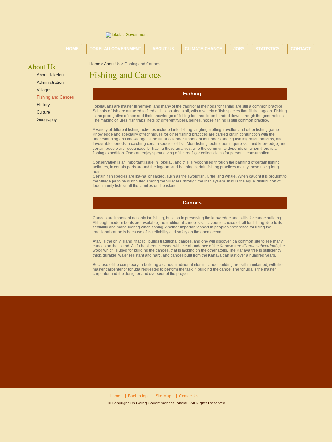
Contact (301, 48)
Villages (44, 89)
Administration (50, 82)
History (43, 104)
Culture (43, 112)
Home (72, 48)
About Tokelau (50, 74)
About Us (163, 48)
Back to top (138, 396)
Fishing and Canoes (55, 97)
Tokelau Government (115, 48)
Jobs (239, 48)
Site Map (163, 396)
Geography (47, 119)
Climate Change (203, 48)
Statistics (267, 48)
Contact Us (188, 396)
